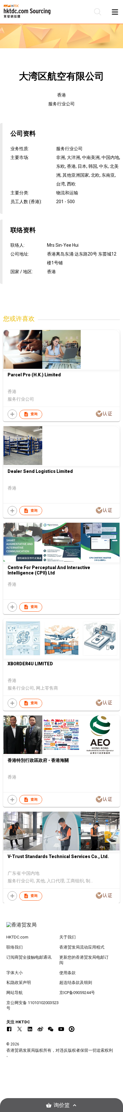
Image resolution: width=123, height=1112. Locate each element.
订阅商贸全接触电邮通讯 (28, 957)
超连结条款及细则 (75, 982)
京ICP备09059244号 (77, 992)
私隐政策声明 (18, 982)
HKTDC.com (17, 937)
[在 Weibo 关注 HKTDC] (40, 1029)
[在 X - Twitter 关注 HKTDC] (19, 1029)
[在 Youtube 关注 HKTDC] (61, 1029)
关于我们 (67, 937)
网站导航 (14, 992)
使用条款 (67, 972)
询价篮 (62, 1105)
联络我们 (14, 947)
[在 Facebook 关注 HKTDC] (9, 1029)
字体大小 (14, 972)
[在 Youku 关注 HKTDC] (71, 1029)
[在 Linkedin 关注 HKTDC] (30, 1029)
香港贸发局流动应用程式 (81, 947)
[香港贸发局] (61, 928)
